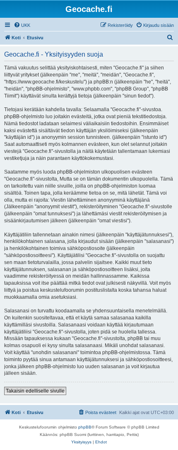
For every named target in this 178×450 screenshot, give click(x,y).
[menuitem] (22, 25)
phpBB (84, 427)
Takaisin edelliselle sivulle (35, 391)
